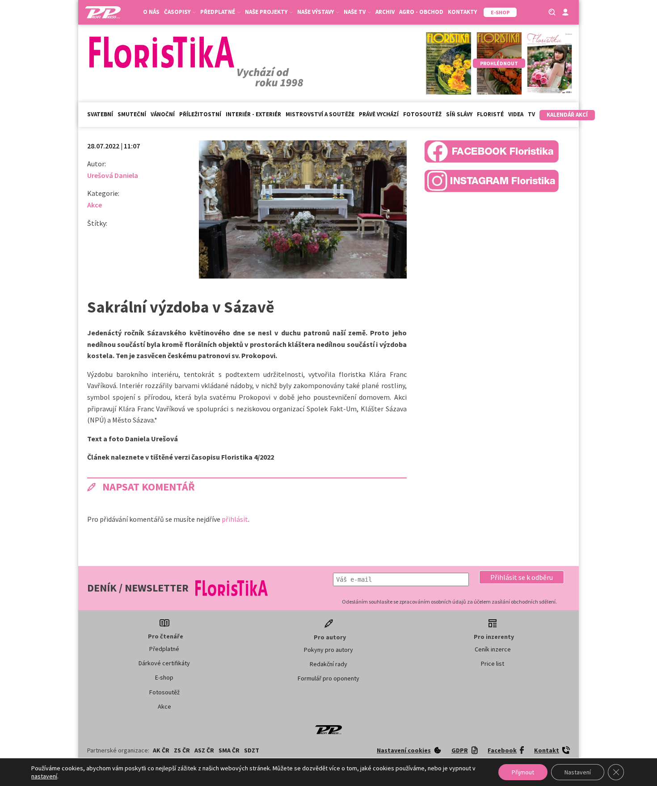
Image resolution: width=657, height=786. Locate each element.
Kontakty (462, 12)
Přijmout (523, 772)
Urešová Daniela (112, 175)
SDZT (251, 750)
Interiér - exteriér (253, 114)
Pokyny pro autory (328, 650)
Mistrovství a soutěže (320, 114)
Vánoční (163, 114)
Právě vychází (379, 114)
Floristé (490, 114)
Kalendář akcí (567, 114)
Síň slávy (459, 114)
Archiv (385, 12)
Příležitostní (200, 114)
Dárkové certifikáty (164, 663)
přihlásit (235, 519)
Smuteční (132, 114)
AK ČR (161, 750)
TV (531, 114)
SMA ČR (229, 750)
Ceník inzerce (493, 649)
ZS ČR (182, 750)
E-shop (164, 677)
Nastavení (577, 772)
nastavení (44, 776)
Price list (492, 663)
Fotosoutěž (422, 114)
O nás (151, 12)
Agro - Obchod (421, 12)
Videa (515, 114)
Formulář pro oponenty (328, 678)
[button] (521, 577)
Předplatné (164, 649)
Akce (94, 204)
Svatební (100, 114)
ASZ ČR (204, 750)
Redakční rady (328, 664)
